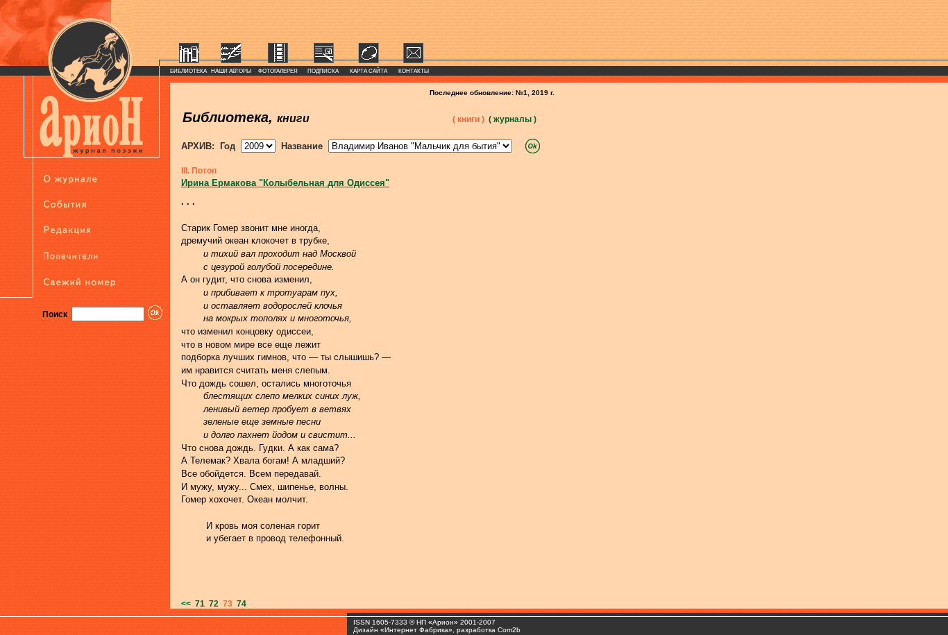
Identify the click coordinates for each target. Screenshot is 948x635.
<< (186, 604)
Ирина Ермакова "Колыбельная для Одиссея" (285, 183)
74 (239, 604)
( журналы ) (512, 119)
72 (212, 604)
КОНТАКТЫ (413, 71)
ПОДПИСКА (323, 71)
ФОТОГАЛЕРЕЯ (278, 71)
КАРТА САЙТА (368, 71)
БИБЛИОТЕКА (188, 71)
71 (198, 604)
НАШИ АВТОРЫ (231, 71)
